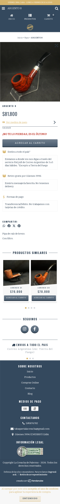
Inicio (20, 38)
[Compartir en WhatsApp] (3, 225)
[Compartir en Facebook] (9, 225)
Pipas (26, 38)
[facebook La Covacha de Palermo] (35, 329)
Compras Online (30, 382)
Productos (30, 377)
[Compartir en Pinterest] (19, 225)
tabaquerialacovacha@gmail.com (31, 429)
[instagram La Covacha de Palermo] (25, 329)
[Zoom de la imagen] (56, 45)
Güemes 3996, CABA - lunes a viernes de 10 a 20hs (30, 2)
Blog (30, 393)
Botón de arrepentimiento (33, 475)
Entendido (30, 498)
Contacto (30, 388)
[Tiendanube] (30, 482)
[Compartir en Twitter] (14, 225)
